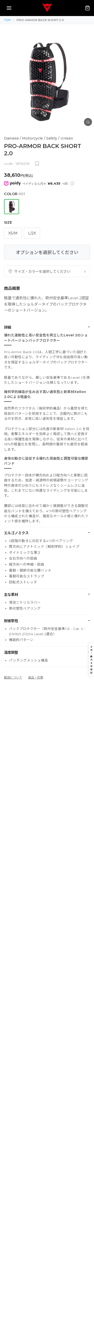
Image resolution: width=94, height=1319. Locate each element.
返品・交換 (35, 677)
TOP (7, 20)
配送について (13, 677)
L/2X (32, 233)
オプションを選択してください (47, 252)
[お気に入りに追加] (37, 163)
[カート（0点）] (87, 8)
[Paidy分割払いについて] (72, 183)
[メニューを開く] (9, 8)
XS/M (13, 233)
